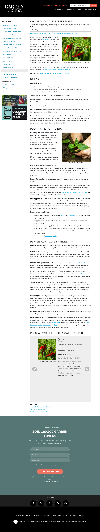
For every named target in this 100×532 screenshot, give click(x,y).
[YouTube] (66, 503)
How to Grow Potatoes (9, 74)
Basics (42, 73)
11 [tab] (65, 395)
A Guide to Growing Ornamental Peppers (58, 69)
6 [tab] (68, 388)
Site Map (65, 515)
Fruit (4, 91)
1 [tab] (40, 388)
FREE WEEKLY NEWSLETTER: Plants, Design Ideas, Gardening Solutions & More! (54, 33)
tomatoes (45, 39)
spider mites (46, 325)
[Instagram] (57, 503)
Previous (34, 369)
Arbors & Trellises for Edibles (11, 48)
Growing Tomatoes (8, 67)
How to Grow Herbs (8, 85)
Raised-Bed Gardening (9, 41)
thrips (55, 325)
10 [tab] (60, 395)
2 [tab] (46, 388)
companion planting (51, 236)
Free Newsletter (47, 5)
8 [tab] (79, 388)
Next (86, 369)
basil (62, 216)
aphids (40, 325)
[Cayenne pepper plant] (47, 349)
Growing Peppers (7, 71)
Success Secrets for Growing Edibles (13, 51)
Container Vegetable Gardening (12, 45)
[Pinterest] (49, 503)
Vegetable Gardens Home (10, 25)
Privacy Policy (46, 515)
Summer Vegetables (8, 61)
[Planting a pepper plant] (76, 147)
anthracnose (56, 322)
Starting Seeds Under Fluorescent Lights (74, 192)
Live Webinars (19, 515)
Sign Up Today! (50, 471)
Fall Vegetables (7, 64)
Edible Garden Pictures (9, 28)
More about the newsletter (50, 482)
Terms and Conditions (77, 515)
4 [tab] (57, 388)
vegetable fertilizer (82, 263)
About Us (37, 515)
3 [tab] (51, 388)
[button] (70, 9)
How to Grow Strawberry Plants (40, 412)
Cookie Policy (56, 515)
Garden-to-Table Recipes (10, 77)
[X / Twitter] (41, 503)
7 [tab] (73, 388)
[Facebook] (33, 503)
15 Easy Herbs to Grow (9, 88)
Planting (47, 73)
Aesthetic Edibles (7, 54)
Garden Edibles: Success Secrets (40, 407)
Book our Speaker (61, 5)
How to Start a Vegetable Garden (12, 32)
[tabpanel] (60, 358)
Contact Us (29, 515)
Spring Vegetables (8, 58)
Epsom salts (85, 274)
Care (52, 73)
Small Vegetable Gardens (10, 35)
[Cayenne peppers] (76, 49)
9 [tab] (54, 395)
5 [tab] (62, 388)
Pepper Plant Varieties (62, 73)
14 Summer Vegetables (37, 409)
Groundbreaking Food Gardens (12, 38)
